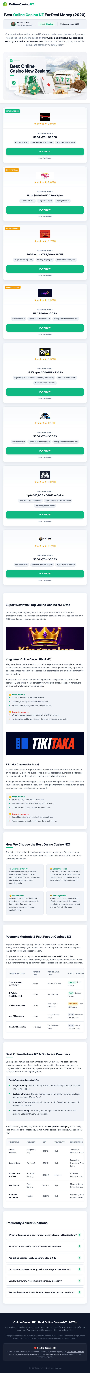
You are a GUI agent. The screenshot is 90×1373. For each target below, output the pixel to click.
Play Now (45, 151)
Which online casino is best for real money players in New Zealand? (43, 1235)
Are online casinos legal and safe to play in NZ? (32, 1258)
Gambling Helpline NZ (54, 1354)
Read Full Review (45, 158)
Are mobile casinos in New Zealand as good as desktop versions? (42, 1292)
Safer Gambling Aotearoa (27, 1354)
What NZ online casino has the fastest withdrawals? (35, 1246)
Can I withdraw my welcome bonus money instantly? (35, 1281)
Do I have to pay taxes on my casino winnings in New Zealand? (40, 1269)
